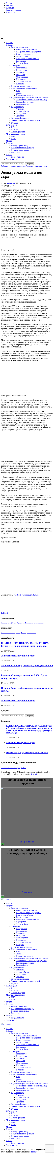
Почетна (9, 43)
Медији (9, 141)
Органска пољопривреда (21, 86)
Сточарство (16, 65)
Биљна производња (19, 47)
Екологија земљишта (25, 102)
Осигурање (21, 113)
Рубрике (9, 45)
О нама (9, 3)
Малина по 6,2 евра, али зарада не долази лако (27, 665)
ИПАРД (14, 129)
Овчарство (20, 72)
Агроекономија (17, 106)
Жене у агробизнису (19, 145)
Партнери (10, 8)
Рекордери (15, 152)
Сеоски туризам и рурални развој (25, 120)
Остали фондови (18, 132)
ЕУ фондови (11, 125)
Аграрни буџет (22, 111)
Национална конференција (22, 148)
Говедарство (21, 68)
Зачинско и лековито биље (27, 59)
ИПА (13, 127)
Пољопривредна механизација (24, 88)
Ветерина (20, 84)
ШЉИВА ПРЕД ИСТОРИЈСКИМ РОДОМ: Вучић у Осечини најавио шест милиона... (25, 644)
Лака (18, 91)
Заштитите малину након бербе (18, 655)
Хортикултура (22, 56)
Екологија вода (22, 104)
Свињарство (21, 70)
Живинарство (22, 77)
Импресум (10, 12)
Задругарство (11, 159)
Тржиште (20, 116)
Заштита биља (22, 63)
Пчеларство (21, 79)
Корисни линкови (13, 10)
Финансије (20, 109)
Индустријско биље (24, 54)
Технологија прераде (20, 118)
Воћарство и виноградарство (28, 52)
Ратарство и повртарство (26, 49)
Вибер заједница (27, 842)
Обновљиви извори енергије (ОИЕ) (31, 100)
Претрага (29, 164)
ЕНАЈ (13, 136)
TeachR (34, 774)
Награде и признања (20, 150)
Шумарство (21, 61)
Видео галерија (17, 157)
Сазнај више (27, 892)
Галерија (9, 154)
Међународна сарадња (15, 134)
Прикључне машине (25, 95)
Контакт (9, 5)
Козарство (20, 75)
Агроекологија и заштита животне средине (29, 97)
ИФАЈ (13, 138)
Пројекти (10, 143)
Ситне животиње (23, 81)
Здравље (14, 122)
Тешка (18, 93)
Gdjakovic (11, 183)
